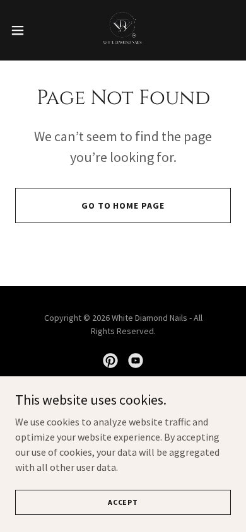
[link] (123, 30)
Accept (123, 502)
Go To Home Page (123, 205)
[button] (22, 30)
